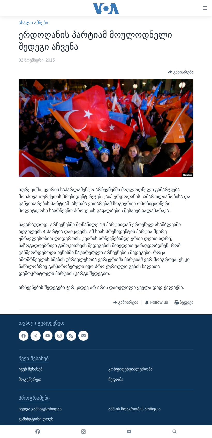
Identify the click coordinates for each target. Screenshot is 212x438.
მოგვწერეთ (30, 379)
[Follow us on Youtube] (47, 335)
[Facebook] (38, 431)
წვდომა (115, 379)
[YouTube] (129, 431)
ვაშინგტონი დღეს (36, 419)
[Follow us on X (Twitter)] (35, 335)
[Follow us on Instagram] (59, 335)
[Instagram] (83, 431)
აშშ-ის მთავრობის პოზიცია (134, 408)
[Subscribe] (83, 335)
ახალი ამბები (33, 22)
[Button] (181, 72)
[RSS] (71, 335)
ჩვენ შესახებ (30, 369)
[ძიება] (174, 431)
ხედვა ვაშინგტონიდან (40, 408)
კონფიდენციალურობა (130, 369)
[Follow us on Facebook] (23, 335)
